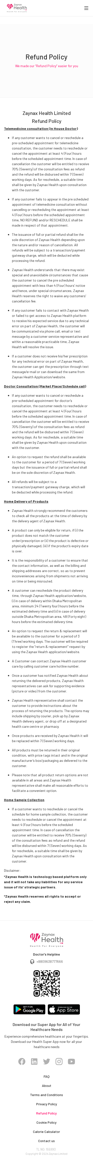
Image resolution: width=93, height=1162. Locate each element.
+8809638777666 (49, 961)
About (46, 1085)
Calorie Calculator (46, 1131)
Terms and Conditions (46, 1095)
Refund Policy (46, 1113)
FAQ (47, 1076)
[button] (86, 8)
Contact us (46, 1141)
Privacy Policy (46, 1104)
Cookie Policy (46, 1122)
